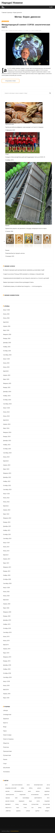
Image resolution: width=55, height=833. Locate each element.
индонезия (22, 794)
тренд (39, 807)
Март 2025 (6, 379)
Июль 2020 (6, 591)
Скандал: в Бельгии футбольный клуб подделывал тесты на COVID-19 (25, 157)
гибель (31, 788)
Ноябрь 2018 (6, 669)
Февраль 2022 (7, 518)
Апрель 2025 (6, 375)
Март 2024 (6, 428)
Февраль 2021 (7, 567)
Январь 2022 (6, 522)
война (22, 788)
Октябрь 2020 (7, 579)
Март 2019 (6, 653)
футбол (37, 810)
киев (16, 797)
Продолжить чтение (10, 81)
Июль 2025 (6, 363)
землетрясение (10, 794)
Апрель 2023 (6, 465)
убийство (8, 810)
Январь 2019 (6, 661)
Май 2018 (6, 689)
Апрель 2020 (6, 604)
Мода (4, 727)
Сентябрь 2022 (7, 489)
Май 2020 (6, 600)
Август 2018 (6, 681)
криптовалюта (38, 797)
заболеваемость (18, 791)
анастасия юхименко (17, 784)
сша (32, 807)
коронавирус (26, 797)
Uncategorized (7, 714)
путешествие (35, 804)
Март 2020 (6, 608)
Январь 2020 (6, 616)
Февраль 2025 (7, 383)
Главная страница (7, 12)
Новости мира (5, 21)
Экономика (6, 771)
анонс (28, 784)
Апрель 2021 (6, 559)
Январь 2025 (6, 387)
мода (30, 801)
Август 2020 (6, 587)
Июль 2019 (6, 636)
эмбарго (47, 810)
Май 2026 (6, 322)
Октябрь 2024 (7, 399)
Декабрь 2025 (7, 342)
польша (25, 804)
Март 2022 (6, 514)
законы (38, 791)
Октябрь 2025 (7, 351)
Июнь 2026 (6, 318)
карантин (46, 794)
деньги (39, 788)
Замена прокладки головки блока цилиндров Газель (18, 282)
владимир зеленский (10, 788)
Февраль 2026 (7, 334)
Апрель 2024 (6, 424)
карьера (8, 797)
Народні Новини (12, 2)
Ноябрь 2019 (6, 624)
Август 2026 (6, 310)
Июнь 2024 (6, 416)
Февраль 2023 (7, 473)
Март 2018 (6, 698)
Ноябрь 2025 (6, 346)
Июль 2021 (6, 546)
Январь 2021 (6, 571)
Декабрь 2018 (7, 665)
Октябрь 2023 (7, 448)
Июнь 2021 (6, 551)
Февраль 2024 (7, 432)
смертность (8, 807)
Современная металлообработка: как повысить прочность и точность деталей (26, 278)
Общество (6, 743)
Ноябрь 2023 (6, 444)
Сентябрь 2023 (7, 453)
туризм (48, 807)
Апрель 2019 (6, 648)
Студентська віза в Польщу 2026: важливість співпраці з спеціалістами (23, 274)
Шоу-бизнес (6, 767)
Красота (5, 723)
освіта (38, 801)
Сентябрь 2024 (7, 404)
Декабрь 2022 (7, 477)
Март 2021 (6, 563)
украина (18, 810)
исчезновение (35, 794)
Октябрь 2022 (7, 485)
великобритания (38, 784)
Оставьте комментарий (35, 30)
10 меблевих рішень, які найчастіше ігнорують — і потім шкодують (22, 286)
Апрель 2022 (6, 510)
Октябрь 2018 (7, 673)
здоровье (47, 791)
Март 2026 (6, 330)
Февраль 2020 (7, 612)
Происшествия (9, 124)
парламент (8, 804)
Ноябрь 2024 (6, 395)
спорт (17, 807)
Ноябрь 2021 (6, 530)
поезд (16, 804)
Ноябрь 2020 (6, 575)
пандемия (47, 801)
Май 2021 (6, 555)
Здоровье (6, 718)
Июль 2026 (6, 314)
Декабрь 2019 (7, 620)
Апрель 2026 (6, 326)
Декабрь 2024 (7, 391)
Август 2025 (6, 359)
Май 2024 (6, 420)
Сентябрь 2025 (7, 355)
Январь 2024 (6, 436)
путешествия (46, 804)
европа (48, 788)
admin (27, 30)
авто (6, 784)
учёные (28, 810)
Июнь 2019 (6, 640)
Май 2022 (6, 506)
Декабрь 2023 (7, 440)
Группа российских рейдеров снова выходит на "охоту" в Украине (24, 127)
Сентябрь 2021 (7, 538)
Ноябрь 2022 (6, 481)
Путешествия (7, 755)
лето (48, 797)
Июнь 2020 (6, 595)
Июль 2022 (6, 498)
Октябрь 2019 (7, 628)
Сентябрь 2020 (7, 583)
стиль (25, 807)
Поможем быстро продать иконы (15, 253)
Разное (7, 225)
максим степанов (9, 801)
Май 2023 (6, 461)
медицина (21, 801)
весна (48, 784)
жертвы (7, 791)
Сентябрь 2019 (7, 632)
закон (29, 791)
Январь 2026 (6, 338)
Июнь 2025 (6, 367)
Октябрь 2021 (7, 534)
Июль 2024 (6, 412)
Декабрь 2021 (7, 526)
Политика (6, 747)
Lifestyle (5, 710)
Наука (5, 731)
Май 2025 (6, 371)
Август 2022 (6, 493)
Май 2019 (6, 644)
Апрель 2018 (6, 693)
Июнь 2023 (6, 457)
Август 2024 (6, 408)
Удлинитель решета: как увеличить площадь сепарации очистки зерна (26, 228)
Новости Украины (8, 739)
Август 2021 (6, 542)
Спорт (7, 154)
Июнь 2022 (6, 502)
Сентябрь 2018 (7, 677)
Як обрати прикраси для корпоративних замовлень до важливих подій (23, 270)
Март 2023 (6, 469)
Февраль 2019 (7, 657)
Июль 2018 (6, 685)
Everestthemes (15, 831)
